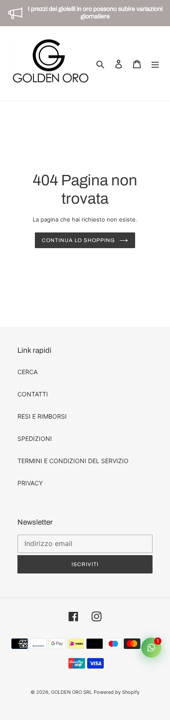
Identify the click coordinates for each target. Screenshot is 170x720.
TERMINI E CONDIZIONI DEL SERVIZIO (73, 460)
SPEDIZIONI (34, 438)
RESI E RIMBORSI (42, 416)
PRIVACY (30, 483)
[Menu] (155, 64)
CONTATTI (32, 394)
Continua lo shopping (78, 240)
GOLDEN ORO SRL (71, 692)
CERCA (27, 371)
